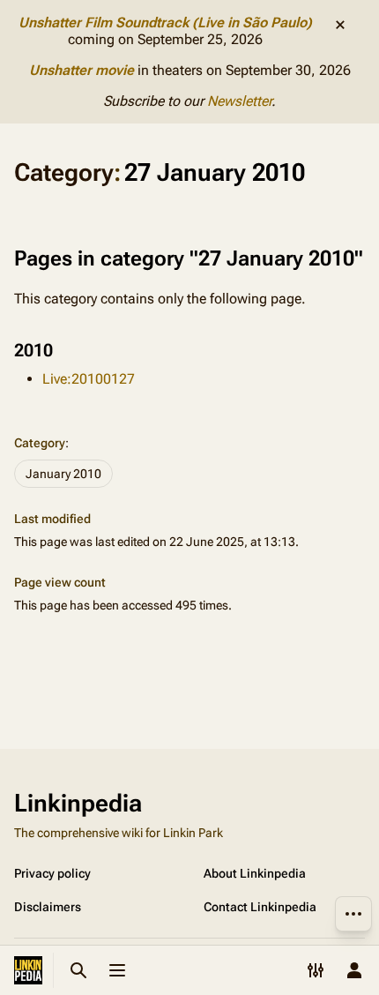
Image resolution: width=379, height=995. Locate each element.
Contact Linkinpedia (260, 907)
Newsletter (239, 101)
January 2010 (63, 474)
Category (39, 443)
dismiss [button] (340, 24)
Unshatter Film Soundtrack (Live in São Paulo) (165, 22)
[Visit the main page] (28, 970)
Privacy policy (52, 873)
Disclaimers (47, 907)
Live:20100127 (88, 378)
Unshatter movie (81, 70)
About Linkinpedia (255, 873)
